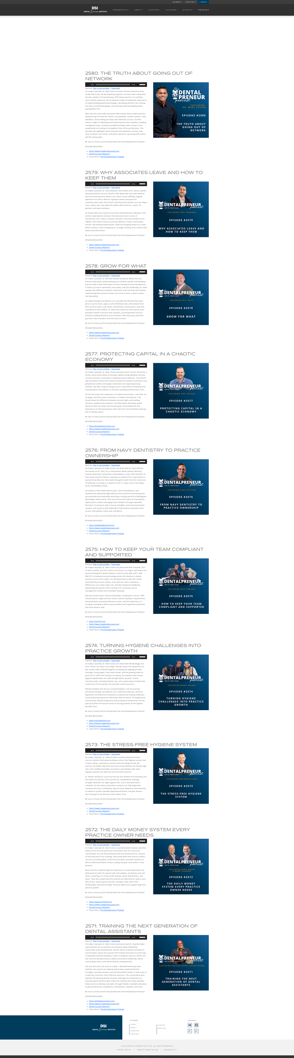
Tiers (133, 1024)
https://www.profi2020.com (100, 902)
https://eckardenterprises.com (102, 426)
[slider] (142, 84)
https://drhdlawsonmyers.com (101, 1001)
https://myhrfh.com (97, 621)
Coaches (154, 10)
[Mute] (137, 84)
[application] (116, 84)
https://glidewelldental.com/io (101, 525)
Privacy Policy (124, 1050)
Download (116, 88)
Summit (177, 2)
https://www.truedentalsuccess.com (104, 151)
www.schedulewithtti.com (99, 720)
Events (187, 10)
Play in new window (101, 88)
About (138, 10)
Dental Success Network (99, 154)
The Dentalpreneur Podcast (112, 156)
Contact (190, 2)
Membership (120, 10)
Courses (171, 10)
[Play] (88, 84)
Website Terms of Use (147, 1050)
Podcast (203, 10)
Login (203, 2)
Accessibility (170, 1050)
